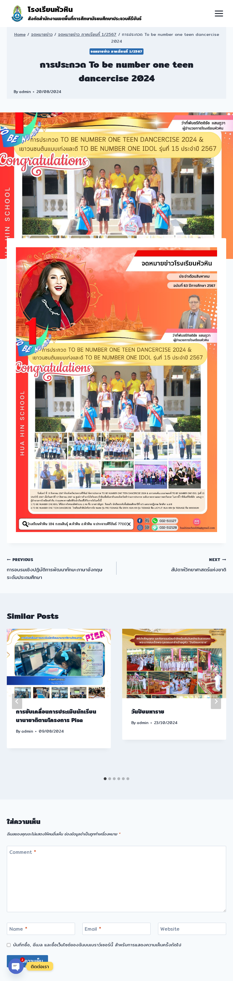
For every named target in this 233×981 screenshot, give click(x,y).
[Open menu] (218, 13)
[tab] (105, 778)
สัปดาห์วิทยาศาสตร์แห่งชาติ (198, 565)
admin (25, 91)
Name (18, 929)
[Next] (216, 701)
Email (93, 929)
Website (170, 929)
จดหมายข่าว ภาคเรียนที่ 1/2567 (116, 51)
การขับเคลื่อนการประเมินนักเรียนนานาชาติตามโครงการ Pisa (56, 715)
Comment (22, 852)
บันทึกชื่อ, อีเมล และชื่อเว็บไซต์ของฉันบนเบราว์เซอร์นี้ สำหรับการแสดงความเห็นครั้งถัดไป (97, 945)
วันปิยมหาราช (147, 711)
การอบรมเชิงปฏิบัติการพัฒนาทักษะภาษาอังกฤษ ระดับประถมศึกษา (55, 569)
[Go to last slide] (17, 701)
